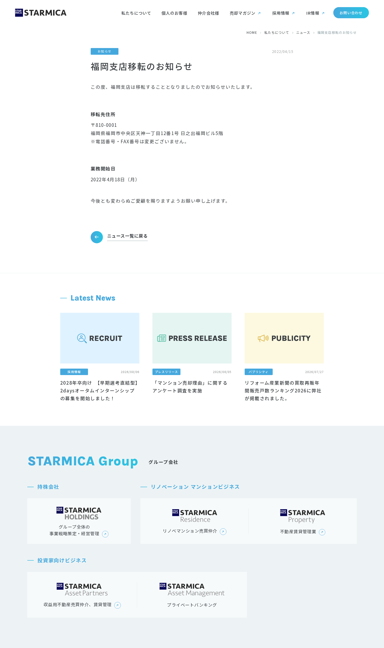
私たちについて (276, 32)
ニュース (303, 32)
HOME (251, 32)
